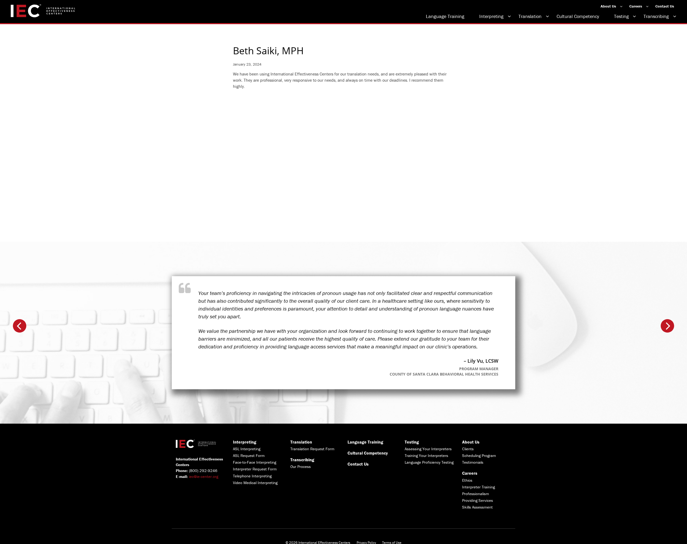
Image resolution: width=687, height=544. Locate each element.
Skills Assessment (477, 507)
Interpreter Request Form (255, 468)
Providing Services (477, 500)
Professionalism (475, 493)
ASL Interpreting (246, 448)
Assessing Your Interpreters (428, 448)
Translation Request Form (312, 448)
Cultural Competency (578, 16)
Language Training (445, 16)
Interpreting (491, 16)
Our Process (300, 466)
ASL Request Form (249, 455)
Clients (468, 448)
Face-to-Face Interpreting (254, 462)
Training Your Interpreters (426, 455)
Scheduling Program (479, 455)
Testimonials (472, 462)
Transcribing (656, 16)
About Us (608, 6)
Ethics (467, 480)
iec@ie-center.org (203, 476)
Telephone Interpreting (252, 475)
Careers (635, 6)
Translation (530, 16)
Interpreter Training (478, 486)
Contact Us (664, 6)
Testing (621, 16)
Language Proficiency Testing (429, 462)
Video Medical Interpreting (255, 482)
